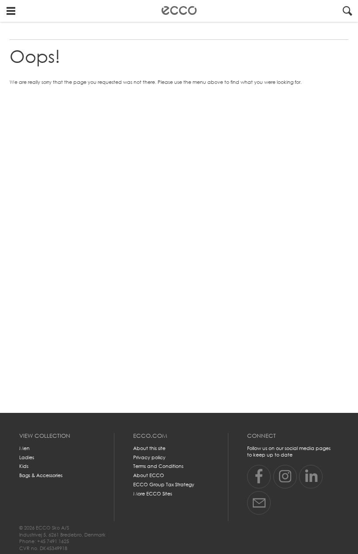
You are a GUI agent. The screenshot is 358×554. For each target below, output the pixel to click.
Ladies (26, 457)
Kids (23, 466)
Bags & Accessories (40, 475)
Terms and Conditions (158, 466)
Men (24, 448)
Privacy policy (149, 457)
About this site (149, 448)
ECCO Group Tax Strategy (163, 484)
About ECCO (148, 475)
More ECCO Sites (152, 493)
